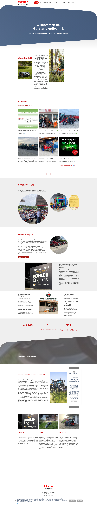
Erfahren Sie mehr (23, 257)
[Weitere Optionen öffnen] (77, 2)
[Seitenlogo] (23, 2)
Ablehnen (79, 500)
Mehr (18, 503)
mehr (48, 174)
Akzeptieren (74, 401)
